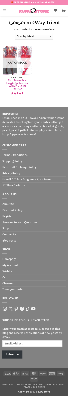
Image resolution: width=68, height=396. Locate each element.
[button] (4, 10)
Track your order (13, 289)
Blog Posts (9, 240)
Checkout (8, 283)
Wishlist (7, 271)
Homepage (9, 259)
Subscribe (12, 354)
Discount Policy (12, 210)
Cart (5, 277)
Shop (5, 228)
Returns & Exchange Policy (19, 167)
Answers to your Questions (19, 222)
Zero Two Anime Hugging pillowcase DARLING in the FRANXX (17, 84)
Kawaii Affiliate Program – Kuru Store (26, 179)
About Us (8, 204)
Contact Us (9, 234)
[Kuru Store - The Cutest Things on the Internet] (34, 10)
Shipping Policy (12, 161)
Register (7, 216)
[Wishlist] (55, 10)
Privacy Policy (11, 173)
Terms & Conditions (15, 155)
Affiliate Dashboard (15, 185)
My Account (10, 265)
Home (16, 29)
